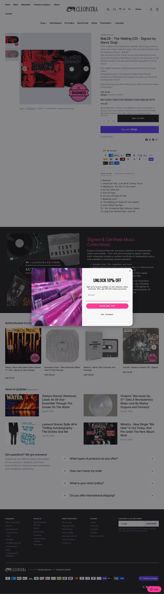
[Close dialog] (129, 270)
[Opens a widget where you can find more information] (154, 589)
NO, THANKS (107, 314)
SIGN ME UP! (107, 306)
